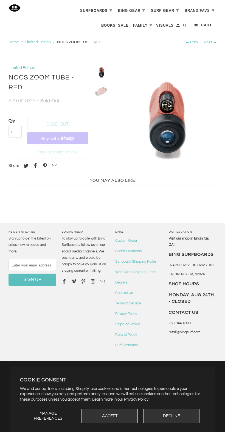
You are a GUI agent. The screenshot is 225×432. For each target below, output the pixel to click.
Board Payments (128, 251)
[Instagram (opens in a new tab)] (94, 281)
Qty (12, 121)
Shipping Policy (127, 324)
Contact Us (124, 293)
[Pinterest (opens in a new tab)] (44, 166)
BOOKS (108, 25)
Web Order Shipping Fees (135, 272)
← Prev (191, 42)
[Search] (185, 26)
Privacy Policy (136, 399)
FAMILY (142, 25)
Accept (109, 416)
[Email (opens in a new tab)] (103, 281)
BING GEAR (131, 10)
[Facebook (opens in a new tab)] (34, 166)
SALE (123, 25)
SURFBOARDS (96, 10)
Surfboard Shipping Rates (135, 261)
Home (14, 42)
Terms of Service (128, 303)
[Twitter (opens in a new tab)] (25, 166)
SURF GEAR (165, 10)
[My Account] (178, 26)
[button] (165, 114)
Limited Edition (38, 42)
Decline (171, 416)
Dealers (121, 282)
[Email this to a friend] (53, 166)
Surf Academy (126, 345)
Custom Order (126, 241)
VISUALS (165, 25)
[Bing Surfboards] (33, 8)
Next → (210, 42)
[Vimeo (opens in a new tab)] (74, 281)
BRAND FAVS (200, 10)
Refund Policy (126, 335)
